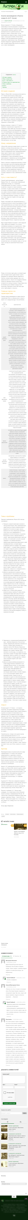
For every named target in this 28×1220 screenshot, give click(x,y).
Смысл (4, 85)
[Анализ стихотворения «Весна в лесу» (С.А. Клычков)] (20, 827)
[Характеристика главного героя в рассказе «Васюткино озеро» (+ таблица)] (4, 1136)
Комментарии (7, 956)
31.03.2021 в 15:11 (21, 977)
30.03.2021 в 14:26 (11, 962)
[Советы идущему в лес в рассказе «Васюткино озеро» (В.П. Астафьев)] (4, 1146)
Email (16, 1084)
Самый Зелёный (8, 20)
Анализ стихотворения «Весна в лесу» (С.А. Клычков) (19, 833)
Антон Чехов (12, 814)
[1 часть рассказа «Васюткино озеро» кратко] (4, 1164)
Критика (4, 87)
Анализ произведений (7, 11)
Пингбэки (18, 956)
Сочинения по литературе (14, 1143)
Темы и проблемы (6, 83)
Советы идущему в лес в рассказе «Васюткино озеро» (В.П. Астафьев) (17, 1147)
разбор (3, 816)
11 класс (7, 814)
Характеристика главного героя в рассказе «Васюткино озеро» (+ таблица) (16, 1137)
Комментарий (6, 1074)
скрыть (14, 74)
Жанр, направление (7, 79)
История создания (6, 77)
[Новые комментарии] (20, 1122)
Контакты (3, 1175)
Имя (4, 1084)
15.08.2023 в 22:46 (11, 987)
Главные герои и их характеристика (11, 82)
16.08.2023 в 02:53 (21, 1002)
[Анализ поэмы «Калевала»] (7, 882)
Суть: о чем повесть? (7, 80)
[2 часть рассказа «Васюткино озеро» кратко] (4, 1128)
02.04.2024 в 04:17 (17, 1019)
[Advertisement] (14, 59)
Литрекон (4, 2)
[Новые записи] (7, 1122)
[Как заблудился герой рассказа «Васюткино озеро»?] (4, 1156)
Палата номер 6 (20, 814)
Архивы (3, 1181)
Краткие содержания (13, 1125)
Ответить (8, 974)
